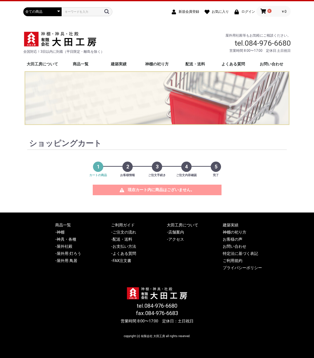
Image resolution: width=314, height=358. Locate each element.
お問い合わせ (271, 64)
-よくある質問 (123, 253)
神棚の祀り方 (157, 64)
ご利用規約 (232, 260)
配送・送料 (195, 64)
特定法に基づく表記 (240, 253)
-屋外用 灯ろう (68, 253)
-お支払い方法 (123, 246)
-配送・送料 (121, 239)
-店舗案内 (175, 232)
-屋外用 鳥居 (66, 260)
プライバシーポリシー (242, 267)
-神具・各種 (65, 239)
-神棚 (60, 232)
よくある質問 (233, 64)
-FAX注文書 (121, 260)
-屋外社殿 (63, 246)
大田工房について (42, 64)
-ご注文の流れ (123, 232)
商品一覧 (81, 64)
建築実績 (119, 64)
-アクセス (175, 239)
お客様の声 (232, 239)
